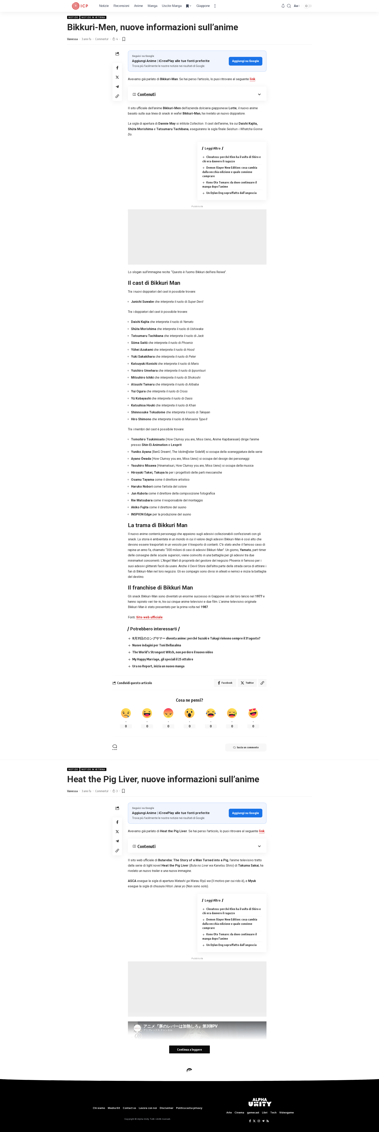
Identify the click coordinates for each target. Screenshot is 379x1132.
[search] (289, 6)
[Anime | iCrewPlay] (80, 6)
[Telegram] (263, 1121)
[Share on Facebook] (117, 67)
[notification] (283, 6)
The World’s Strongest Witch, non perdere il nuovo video (172, 652)
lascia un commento (248, 747)
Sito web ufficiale (149, 617)
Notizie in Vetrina (93, 17)
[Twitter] (254, 1121)
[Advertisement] (197, 237)
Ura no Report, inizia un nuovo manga (158, 666)
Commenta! (101, 39)
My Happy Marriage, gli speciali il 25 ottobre (162, 659)
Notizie (73, 17)
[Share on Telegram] (117, 86)
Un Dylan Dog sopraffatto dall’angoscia (231, 193)
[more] (215, 6)
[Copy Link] (117, 96)
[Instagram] (259, 1121)
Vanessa (72, 39)
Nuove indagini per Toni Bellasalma (156, 645)
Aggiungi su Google (245, 61)
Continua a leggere (189, 1049)
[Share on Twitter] (117, 77)
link (252, 79)
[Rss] (267, 1121)
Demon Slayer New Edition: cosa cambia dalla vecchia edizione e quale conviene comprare (229, 172)
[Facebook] (250, 1121)
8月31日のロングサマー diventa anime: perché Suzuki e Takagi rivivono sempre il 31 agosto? (196, 638)
